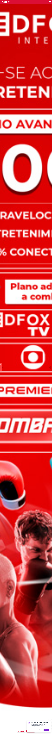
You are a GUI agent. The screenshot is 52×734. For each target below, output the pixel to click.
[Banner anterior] (2, 367)
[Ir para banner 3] (26, 729)
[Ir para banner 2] (25, 729)
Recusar (40, 729)
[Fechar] (49, 722)
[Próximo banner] (50, 367)
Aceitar (46, 729)
